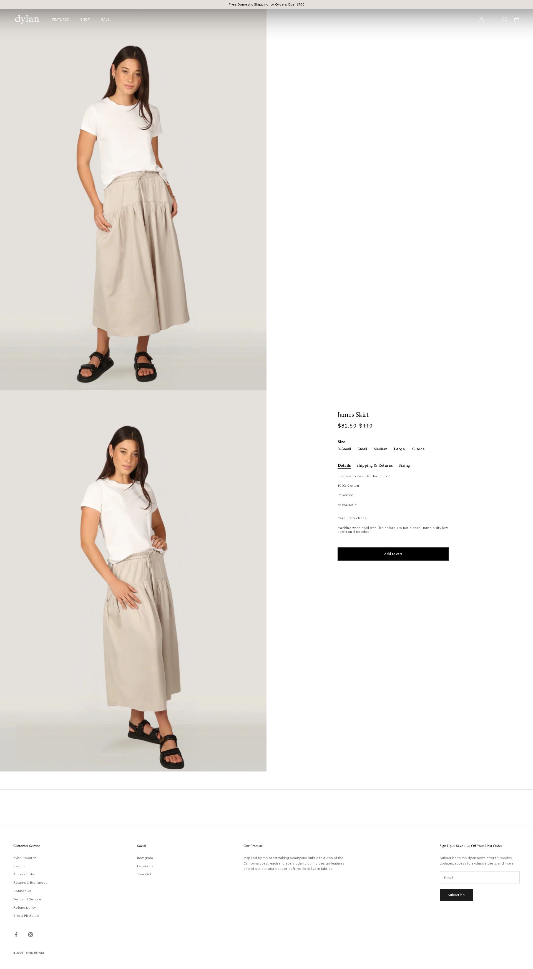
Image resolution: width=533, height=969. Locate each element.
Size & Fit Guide (26, 915)
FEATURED (60, 19)
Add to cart (393, 554)
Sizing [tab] (404, 466)
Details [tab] (344, 466)
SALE (105, 19)
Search (19, 866)
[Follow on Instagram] (30, 934)
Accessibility (23, 874)
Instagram (145, 858)
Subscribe (456, 895)
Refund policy (24, 907)
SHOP (85, 19)
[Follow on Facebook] (16, 934)
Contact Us (22, 891)
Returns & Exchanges (30, 882)
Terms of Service (27, 899)
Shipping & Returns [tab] (374, 466)
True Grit (144, 874)
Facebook (145, 866)
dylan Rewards (25, 858)
